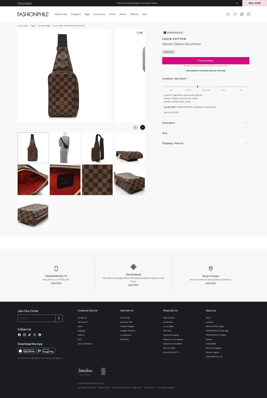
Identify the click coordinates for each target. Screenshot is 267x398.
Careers (209, 339)
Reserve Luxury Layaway (173, 339)
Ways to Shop (169, 318)
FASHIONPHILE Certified (216, 335)
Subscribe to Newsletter (172, 344)
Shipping (81, 331)
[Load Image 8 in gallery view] (129, 180)
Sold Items (124, 339)
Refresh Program (127, 326)
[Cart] (249, 14)
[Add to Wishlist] (140, 33)
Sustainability (211, 344)
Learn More (56, 283)
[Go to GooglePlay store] (46, 353)
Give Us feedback (85, 344)
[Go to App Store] (27, 353)
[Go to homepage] (33, 14)
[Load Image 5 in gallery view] (33, 180)
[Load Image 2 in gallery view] (65, 147)
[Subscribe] (58, 318)
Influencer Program (213, 348)
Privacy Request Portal (121, 388)
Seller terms (137, 388)
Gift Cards (167, 331)
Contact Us (82, 318)
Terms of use (149, 388)
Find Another (206, 60)
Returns (81, 335)
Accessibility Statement (87, 388)
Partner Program (212, 352)
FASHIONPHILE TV (171, 352)
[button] (228, 14)
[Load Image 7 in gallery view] (97, 180)
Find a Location (25, 3)
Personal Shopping (171, 335)
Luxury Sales (168, 326)
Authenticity (167, 322)
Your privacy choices (165, 388)
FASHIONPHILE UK (214, 357)
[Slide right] (142, 127)
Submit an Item (126, 322)
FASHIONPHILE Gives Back (217, 331)
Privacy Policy (103, 388)
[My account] (242, 14)
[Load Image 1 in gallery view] (33, 147)
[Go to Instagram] (24, 334)
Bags (33, 26)
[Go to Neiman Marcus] (85, 371)
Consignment (125, 335)
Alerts (80, 326)
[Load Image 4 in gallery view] (129, 147)
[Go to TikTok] (29, 334)
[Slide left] (135, 127)
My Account (82, 322)
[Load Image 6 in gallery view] (65, 180)
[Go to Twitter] (34, 334)
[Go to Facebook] (19, 334)
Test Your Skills (169, 348)
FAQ (79, 339)
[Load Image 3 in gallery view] (97, 147)
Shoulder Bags (44, 26)
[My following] (235, 14)
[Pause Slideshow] (237, 3)
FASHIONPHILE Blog (214, 326)
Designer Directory (127, 331)
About (208, 318)
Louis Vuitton (23, 26)
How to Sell (124, 318)
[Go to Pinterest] (39, 334)
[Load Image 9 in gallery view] (33, 212)
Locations (210, 322)
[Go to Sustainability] (103, 371)
